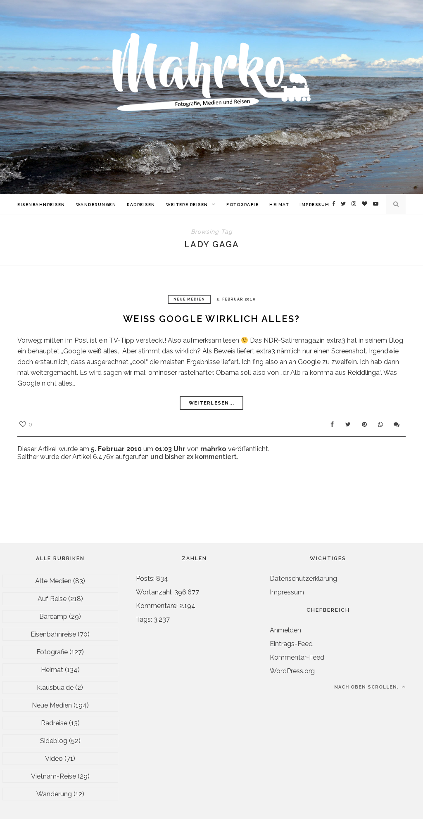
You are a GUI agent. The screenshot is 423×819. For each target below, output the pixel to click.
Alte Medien (53, 581)
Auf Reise (52, 599)
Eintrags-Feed (291, 644)
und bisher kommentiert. (193, 457)
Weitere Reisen (187, 204)
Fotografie (242, 204)
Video (54, 758)
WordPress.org (292, 671)
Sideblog (53, 741)
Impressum (314, 204)
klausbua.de (55, 687)
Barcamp (53, 616)
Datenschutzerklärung (303, 578)
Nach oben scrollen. (367, 687)
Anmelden (285, 630)
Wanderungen (96, 204)
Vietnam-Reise (53, 776)
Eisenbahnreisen (41, 204)
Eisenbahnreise (53, 634)
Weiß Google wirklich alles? (211, 318)
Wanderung (54, 794)
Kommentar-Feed (297, 657)
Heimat (279, 204)
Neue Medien (189, 299)
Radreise (54, 723)
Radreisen (141, 204)
